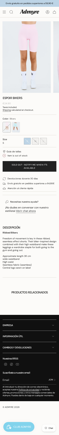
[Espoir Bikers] (7, 127)
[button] (12, 151)
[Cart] (54, 12)
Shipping (7, 110)
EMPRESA (8, 325)
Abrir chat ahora (26, 211)
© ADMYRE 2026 (11, 407)
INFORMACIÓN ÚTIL (13, 336)
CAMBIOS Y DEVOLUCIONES (17, 347)
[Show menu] (4, 12)
